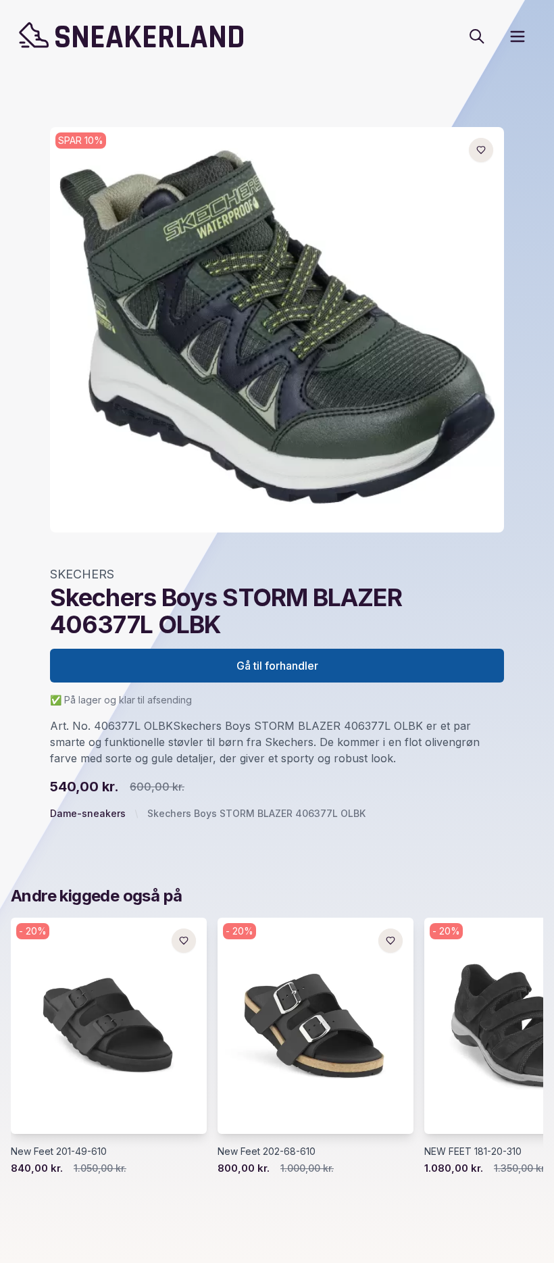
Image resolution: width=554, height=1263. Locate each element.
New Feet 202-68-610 (267, 1151)
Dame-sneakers (88, 813)
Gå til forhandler (277, 665)
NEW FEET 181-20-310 (473, 1151)
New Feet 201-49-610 (59, 1151)
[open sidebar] (517, 36)
